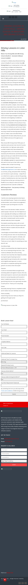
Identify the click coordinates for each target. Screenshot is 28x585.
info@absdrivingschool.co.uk (8, 169)
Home (7, 40)
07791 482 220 (8, 441)
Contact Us (5, 405)
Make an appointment (8, 403)
